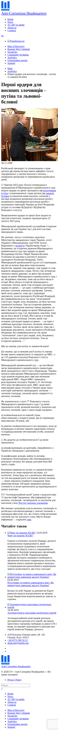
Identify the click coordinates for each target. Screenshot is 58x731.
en (2, 35)
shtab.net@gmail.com (18, 643)
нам (29, 519)
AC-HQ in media (15, 25)
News (10, 22)
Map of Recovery (16, 46)
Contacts (11, 30)
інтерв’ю (20, 245)
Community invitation (18, 54)
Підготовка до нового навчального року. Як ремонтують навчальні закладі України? (30, 584)
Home (10, 19)
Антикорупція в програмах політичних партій (31, 613)
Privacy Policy (14, 679)
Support (11, 63)
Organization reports (17, 60)
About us (11, 27)
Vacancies (12, 52)
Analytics (12, 57)
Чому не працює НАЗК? (20, 535)
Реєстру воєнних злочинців (33, 503)
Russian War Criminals (18, 49)
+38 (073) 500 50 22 (17, 640)
